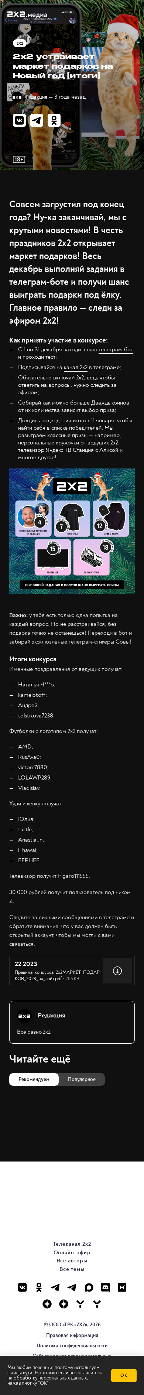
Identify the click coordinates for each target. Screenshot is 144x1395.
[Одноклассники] (38, 1287)
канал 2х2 (76, 367)
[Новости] (96, 1303)
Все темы (71, 1269)
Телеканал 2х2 (72, 1244)
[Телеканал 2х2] (55, 1287)
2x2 (20, 43)
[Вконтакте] (22, 1287)
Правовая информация (72, 1335)
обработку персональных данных (50, 1378)
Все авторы (72, 1260)
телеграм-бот (116, 349)
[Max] (88, 1287)
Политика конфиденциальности (72, 1346)
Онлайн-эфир (72, 1252)
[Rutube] (122, 1287)
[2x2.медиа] (72, 1287)
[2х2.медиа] (63, 1303)
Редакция (36, 97)
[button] (130, 15)
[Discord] (105, 1287)
